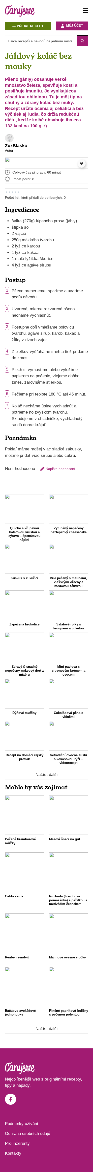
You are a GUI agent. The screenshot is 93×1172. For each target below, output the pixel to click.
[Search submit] (82, 40)
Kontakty (13, 1153)
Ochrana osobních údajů (27, 1133)
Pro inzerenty (17, 1143)
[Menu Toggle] (85, 10)
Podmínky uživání (21, 1123)
